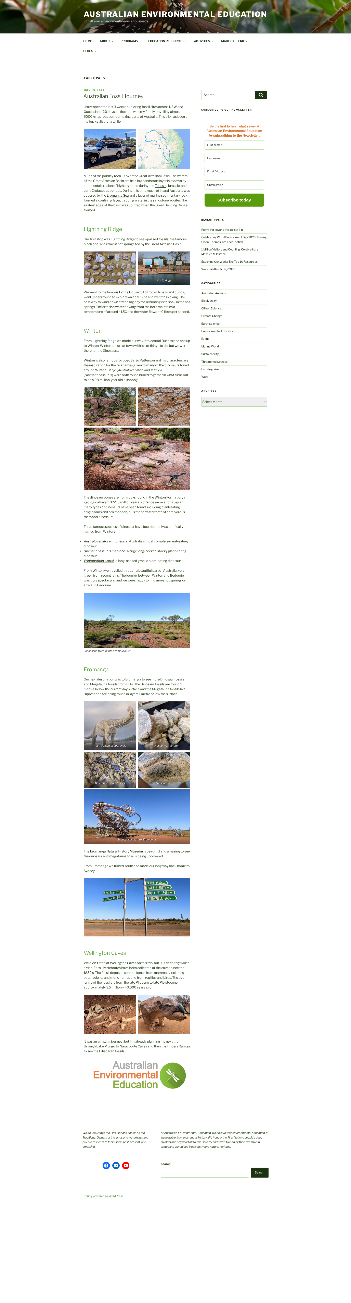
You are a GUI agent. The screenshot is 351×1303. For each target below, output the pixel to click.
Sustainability (210, 354)
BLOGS (88, 51)
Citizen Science (211, 308)
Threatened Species (214, 361)
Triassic (160, 186)
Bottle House (129, 292)
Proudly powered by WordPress (102, 1196)
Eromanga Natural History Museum (116, 851)
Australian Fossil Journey (113, 96)
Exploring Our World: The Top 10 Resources (229, 261)
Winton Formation (168, 497)
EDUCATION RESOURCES (165, 41)
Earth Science (210, 323)
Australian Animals (213, 293)
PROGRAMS (129, 41)
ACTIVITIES (202, 41)
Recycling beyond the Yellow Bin (222, 229)
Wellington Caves (123, 963)
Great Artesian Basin (154, 176)
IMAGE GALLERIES (233, 41)
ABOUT (105, 41)
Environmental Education (217, 331)
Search (165, 1164)
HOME (87, 41)
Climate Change (211, 316)
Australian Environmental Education (175, 14)
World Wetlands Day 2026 (218, 269)
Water (205, 376)
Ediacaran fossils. (112, 1051)
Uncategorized (210, 369)
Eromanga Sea (118, 195)
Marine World (210, 346)
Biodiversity (209, 300)
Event (205, 338)
